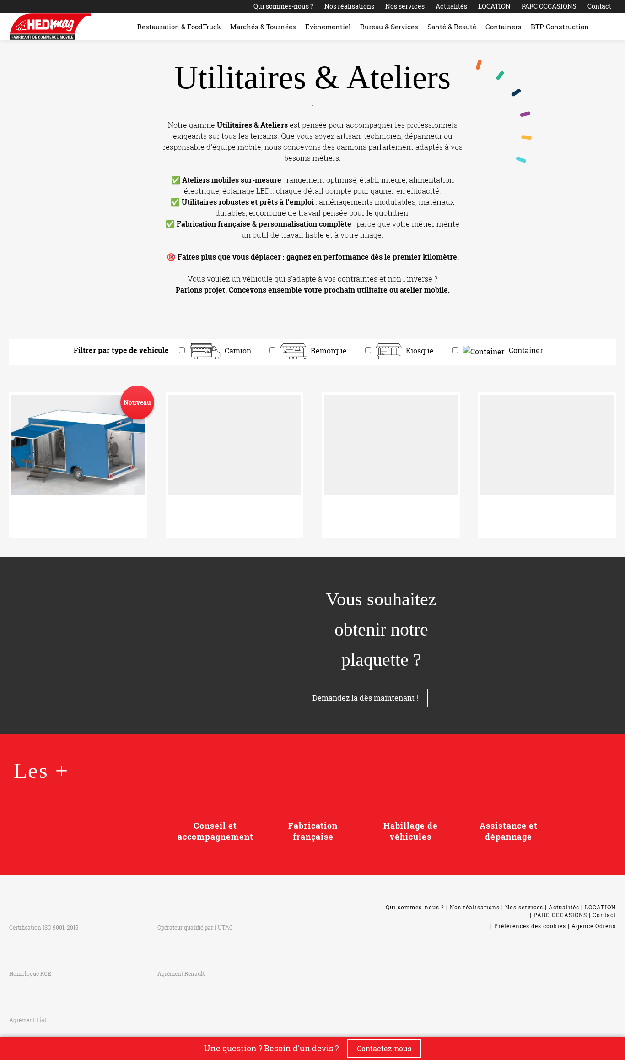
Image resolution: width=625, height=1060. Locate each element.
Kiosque (420, 350)
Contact (599, 6)
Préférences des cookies (530, 926)
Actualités (451, 6)
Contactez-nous (384, 1048)
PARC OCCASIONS (549, 6)
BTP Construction (560, 26)
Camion (238, 350)
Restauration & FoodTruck (179, 26)
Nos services (405, 6)
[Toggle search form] (607, 26)
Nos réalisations (349, 6)
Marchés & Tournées (263, 26)
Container (526, 350)
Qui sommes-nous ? (283, 6)
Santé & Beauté (451, 26)
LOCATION (494, 6)
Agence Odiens (593, 926)
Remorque (329, 350)
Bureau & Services (389, 26)
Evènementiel (328, 26)
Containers (503, 26)
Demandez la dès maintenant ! (365, 697)
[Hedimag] (50, 26)
